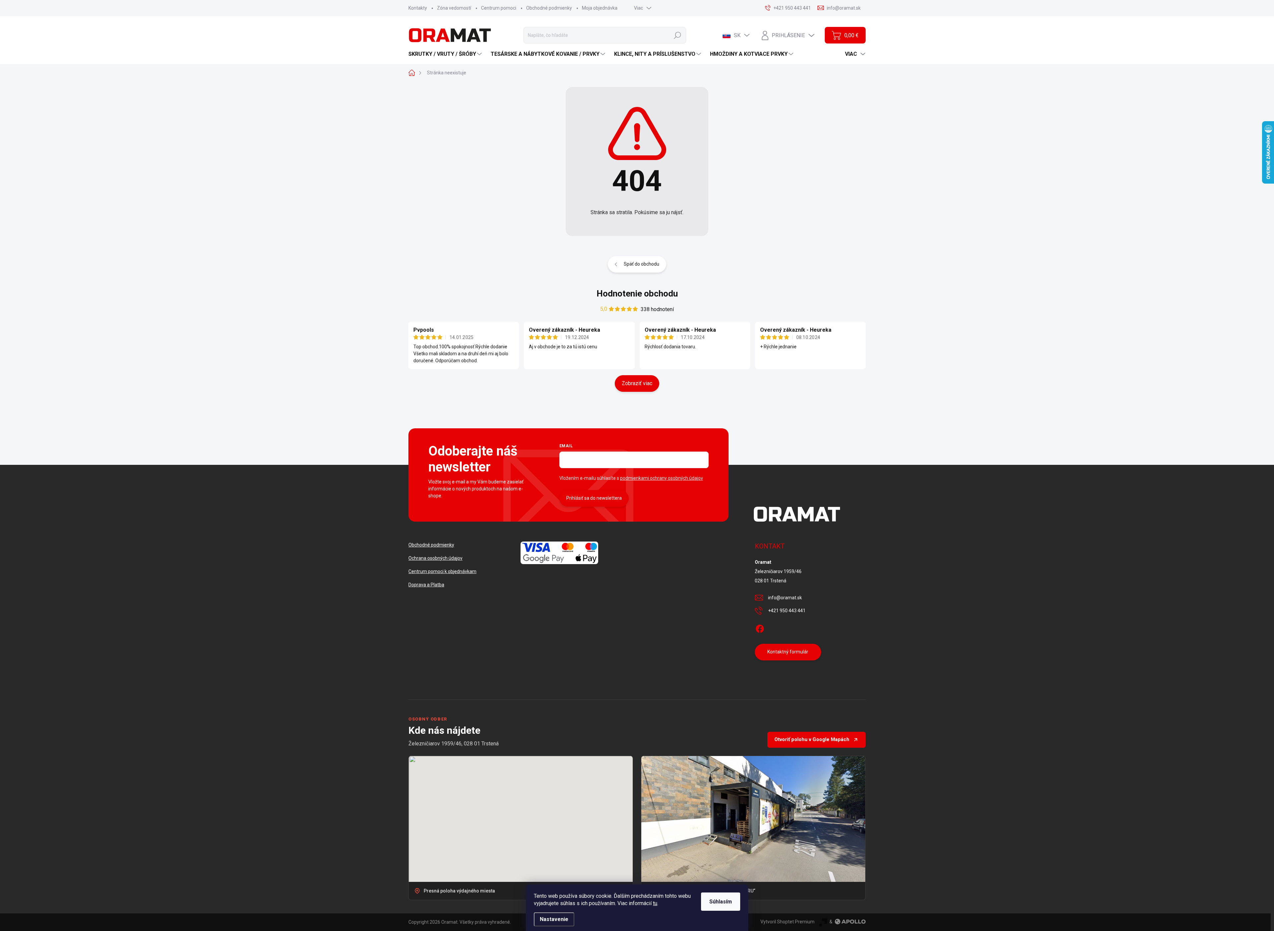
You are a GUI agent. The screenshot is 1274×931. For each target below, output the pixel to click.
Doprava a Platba (426, 584)
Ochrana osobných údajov (435, 558)
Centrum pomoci (498, 8)
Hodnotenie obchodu (637, 293)
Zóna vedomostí (454, 8)
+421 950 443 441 (787, 610)
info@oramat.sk (785, 597)
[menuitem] (445, 54)
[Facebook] (760, 628)
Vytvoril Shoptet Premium (787, 921)
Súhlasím (720, 901)
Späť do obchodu (641, 264)
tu (655, 903)
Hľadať (677, 35)
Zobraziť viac (637, 383)
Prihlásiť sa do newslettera (594, 498)
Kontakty (417, 8)
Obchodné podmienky (549, 8)
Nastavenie (554, 919)
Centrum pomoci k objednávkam (442, 571)
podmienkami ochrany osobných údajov (661, 478)
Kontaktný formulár (787, 651)
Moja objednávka (599, 8)
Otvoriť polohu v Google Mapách (811, 739)
